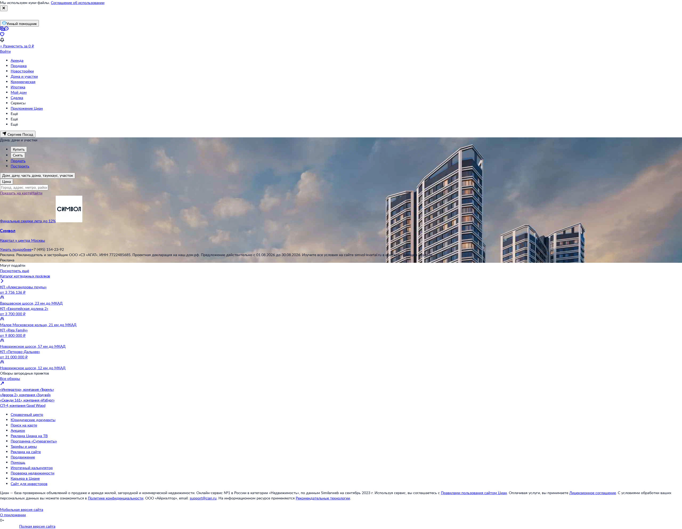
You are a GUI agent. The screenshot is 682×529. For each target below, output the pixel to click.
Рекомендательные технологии (323, 498)
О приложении (13, 514)
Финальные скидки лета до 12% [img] (28, 220)
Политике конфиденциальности (115, 498)
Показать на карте (15, 192)
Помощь (18, 462)
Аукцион (18, 430)
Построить (20, 166)
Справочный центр (27, 414)
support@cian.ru (203, 498)
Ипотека (18, 86)
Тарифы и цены (24, 446)
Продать (18, 160)
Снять (18, 155)
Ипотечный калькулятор (32, 467)
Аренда (17, 60)
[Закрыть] (3, 8)
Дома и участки (24, 76)
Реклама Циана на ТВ (29, 435)
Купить (19, 149)
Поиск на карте (24, 425)
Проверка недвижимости (32, 472)
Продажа (19, 65)
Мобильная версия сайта (21, 509)
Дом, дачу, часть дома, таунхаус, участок (37, 175)
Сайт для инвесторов (29, 483)
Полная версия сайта (37, 526)
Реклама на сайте (26, 451)
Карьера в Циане (25, 478)
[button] (341, 235)
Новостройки (22, 70)
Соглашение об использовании (77, 2)
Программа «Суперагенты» (34, 441)
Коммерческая (23, 81)
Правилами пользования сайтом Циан (474, 492)
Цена (6, 181)
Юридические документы (33, 419)
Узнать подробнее (15, 249)
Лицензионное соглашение (592, 492)
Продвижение (23, 457)
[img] (69, 220)
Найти (36, 192)
